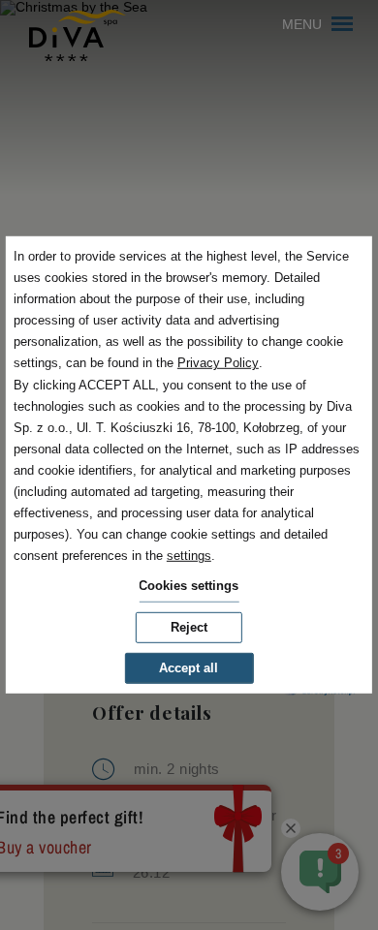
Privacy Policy (218, 363)
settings (189, 555)
